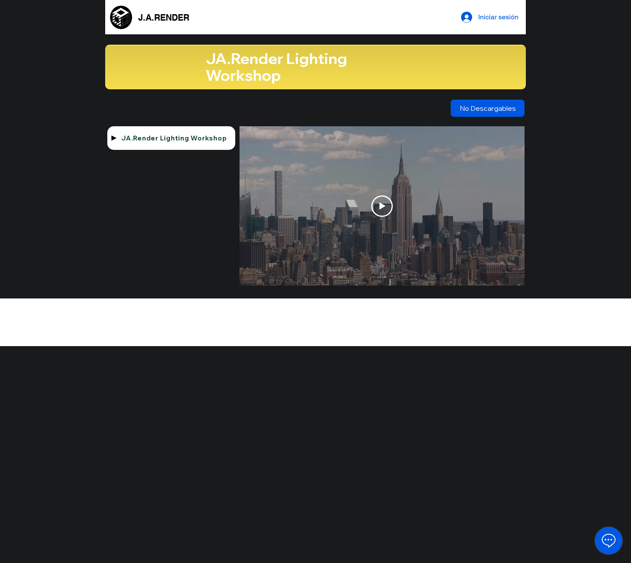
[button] (488, 108)
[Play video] (382, 206)
